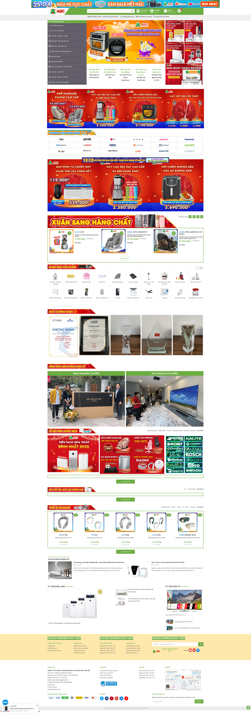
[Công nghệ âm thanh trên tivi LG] (170, 621)
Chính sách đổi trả (79, 650)
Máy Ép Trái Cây (180, 282)
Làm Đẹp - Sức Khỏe (57, 72)
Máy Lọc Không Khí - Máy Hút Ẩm (61, 66)
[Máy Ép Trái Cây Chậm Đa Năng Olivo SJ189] (61, 241)
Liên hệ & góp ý (52, 648)
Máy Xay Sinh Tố (195, 282)
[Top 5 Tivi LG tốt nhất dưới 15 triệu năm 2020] (170, 628)
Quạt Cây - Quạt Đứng (149, 283)
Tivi (185, 489)
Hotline (170, 10)
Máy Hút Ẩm (162, 430)
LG (183, 507)
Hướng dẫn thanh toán (133, 648)
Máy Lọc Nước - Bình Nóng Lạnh (61, 51)
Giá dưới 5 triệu (165, 507)
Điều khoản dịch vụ (132, 653)
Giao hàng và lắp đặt (106, 677)
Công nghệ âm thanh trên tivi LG (183, 621)
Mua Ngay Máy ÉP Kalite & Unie (110, 71)
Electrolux (193, 507)
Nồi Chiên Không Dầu (71, 298)
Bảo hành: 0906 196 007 (107, 648)
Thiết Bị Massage (117, 282)
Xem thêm (69, 586)
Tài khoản (157, 10)
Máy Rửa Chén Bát (133, 298)
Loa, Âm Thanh (191, 489)
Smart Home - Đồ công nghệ (60, 82)
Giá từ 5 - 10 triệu (176, 507)
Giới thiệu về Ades (96, 16)
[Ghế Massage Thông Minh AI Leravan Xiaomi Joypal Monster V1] (114, 241)
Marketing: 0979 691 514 (108, 653)
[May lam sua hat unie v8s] (125, 185)
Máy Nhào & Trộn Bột (195, 298)
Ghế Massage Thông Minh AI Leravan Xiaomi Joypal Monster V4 (191, 237)
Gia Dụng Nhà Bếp (56, 61)
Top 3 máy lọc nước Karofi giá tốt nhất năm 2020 (167, 562)
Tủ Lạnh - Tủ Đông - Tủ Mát (59, 36)
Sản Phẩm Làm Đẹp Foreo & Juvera (141, 72)
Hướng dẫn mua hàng (162, 16)
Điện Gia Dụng (55, 56)
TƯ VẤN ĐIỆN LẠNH (56, 586)
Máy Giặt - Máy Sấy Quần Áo (60, 41)
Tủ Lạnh (117, 298)
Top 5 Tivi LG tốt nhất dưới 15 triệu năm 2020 (187, 628)
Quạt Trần (149, 298)
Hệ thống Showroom (128, 16)
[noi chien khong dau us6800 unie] (177, 185)
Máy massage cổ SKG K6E (94, 537)
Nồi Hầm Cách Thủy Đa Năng (164, 283)
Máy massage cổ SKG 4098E (125, 537)
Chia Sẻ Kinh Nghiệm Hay (59, 559)
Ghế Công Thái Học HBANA (125, 71)
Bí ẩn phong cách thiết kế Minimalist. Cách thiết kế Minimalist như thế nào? (99, 562)
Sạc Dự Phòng (133, 282)
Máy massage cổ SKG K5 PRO (156, 537)
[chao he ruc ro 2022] (125, 160)
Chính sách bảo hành (112, 16)
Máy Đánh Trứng (180, 298)
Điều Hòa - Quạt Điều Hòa (59, 46)
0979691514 (115, 638)
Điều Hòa (102, 282)
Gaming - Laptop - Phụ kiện (59, 77)
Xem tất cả (124, 258)
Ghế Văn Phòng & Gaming (55, 283)
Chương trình (144, 10)
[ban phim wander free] (74, 185)
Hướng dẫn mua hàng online (109, 670)
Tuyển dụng (51, 646)
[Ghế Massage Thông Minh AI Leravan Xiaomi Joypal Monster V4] (166, 241)
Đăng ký (199, 701)
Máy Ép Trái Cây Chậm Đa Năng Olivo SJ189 (86, 235)
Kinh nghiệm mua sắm (144, 16)
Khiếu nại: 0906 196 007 (107, 650)
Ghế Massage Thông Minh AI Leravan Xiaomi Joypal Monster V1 (139, 235)
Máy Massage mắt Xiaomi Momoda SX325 (188, 537)
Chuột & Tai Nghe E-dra (156, 71)
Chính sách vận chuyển (81, 648)
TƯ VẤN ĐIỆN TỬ (172, 586)
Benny (187, 507)
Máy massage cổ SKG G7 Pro (63, 537)
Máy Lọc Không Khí (102, 298)
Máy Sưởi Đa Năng (55, 298)
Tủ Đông (164, 298)
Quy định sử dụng (79, 653)
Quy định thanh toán (54, 650)
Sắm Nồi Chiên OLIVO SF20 (94, 71)
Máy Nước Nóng (177, 430)
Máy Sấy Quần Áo (152, 430)
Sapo (145, 708)
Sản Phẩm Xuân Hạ (57, 25)
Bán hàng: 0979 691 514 (107, 646)
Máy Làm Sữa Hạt (86, 298)
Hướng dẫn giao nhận (133, 650)
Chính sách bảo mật (80, 646)
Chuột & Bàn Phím (71, 282)
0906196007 (63, 638)
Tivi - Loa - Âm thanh (57, 31)
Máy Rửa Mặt (86, 282)
